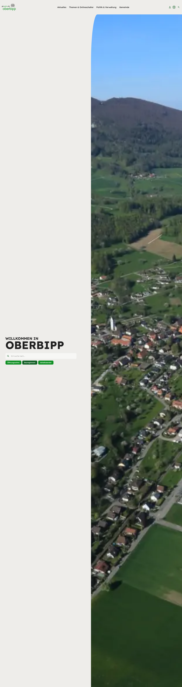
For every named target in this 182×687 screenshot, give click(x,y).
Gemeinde (124, 7)
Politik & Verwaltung (106, 7)
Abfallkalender (46, 363)
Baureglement (29, 363)
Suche (178, 7)
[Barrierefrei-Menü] (174, 7)
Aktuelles (61, 7)
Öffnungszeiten (13, 363)
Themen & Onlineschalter (81, 7)
